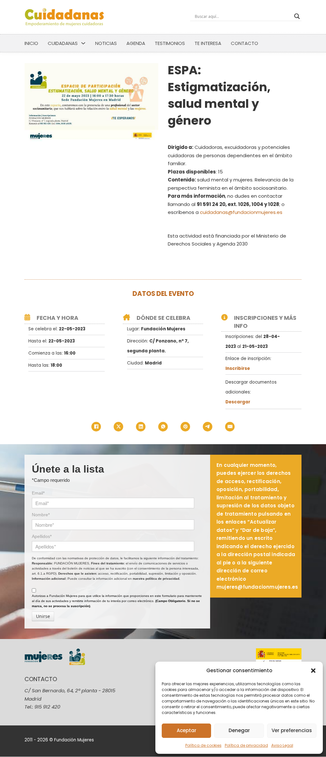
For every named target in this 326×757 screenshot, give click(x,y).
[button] (313, 670)
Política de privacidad (246, 745)
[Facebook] (96, 426)
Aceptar (186, 730)
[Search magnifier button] (297, 16)
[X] (118, 426)
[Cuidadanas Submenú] (83, 43)
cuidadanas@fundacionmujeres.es (241, 212)
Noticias (106, 43)
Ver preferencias (292, 730)
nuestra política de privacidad (156, 578)
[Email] (230, 426)
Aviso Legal (282, 745)
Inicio (31, 43)
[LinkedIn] (140, 426)
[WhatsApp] (163, 426)
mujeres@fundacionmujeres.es (257, 587)
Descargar (237, 402)
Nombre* (41, 514)
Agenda (135, 43)
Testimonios (170, 43)
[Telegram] (207, 426)
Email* (38, 493)
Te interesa (208, 43)
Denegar (239, 730)
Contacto (244, 43)
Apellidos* (42, 536)
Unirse (43, 616)
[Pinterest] (185, 426)
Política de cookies (203, 745)
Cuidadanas (63, 43)
